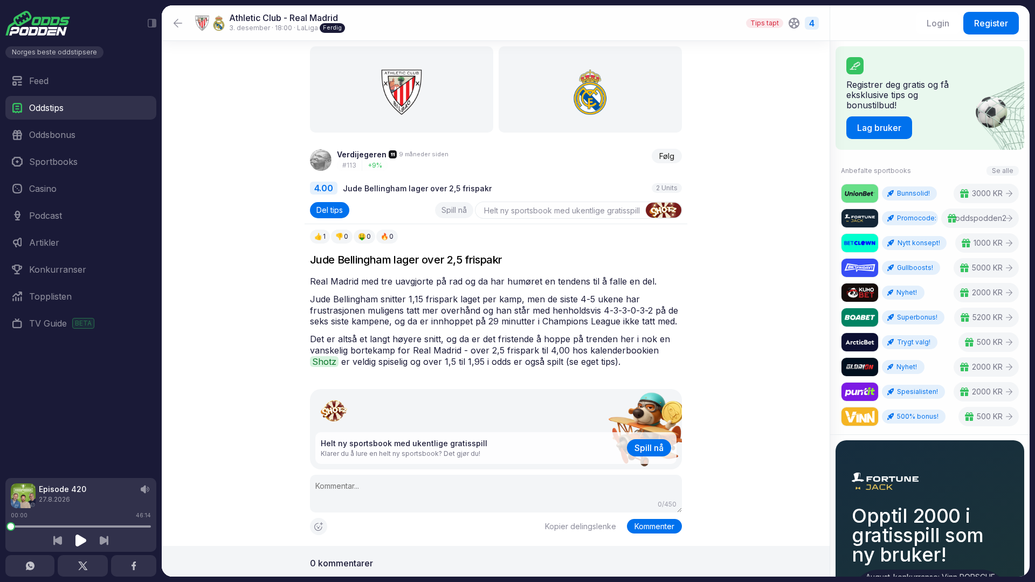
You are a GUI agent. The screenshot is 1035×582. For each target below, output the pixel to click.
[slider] (10, 526)
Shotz (324, 361)
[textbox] (496, 322)
